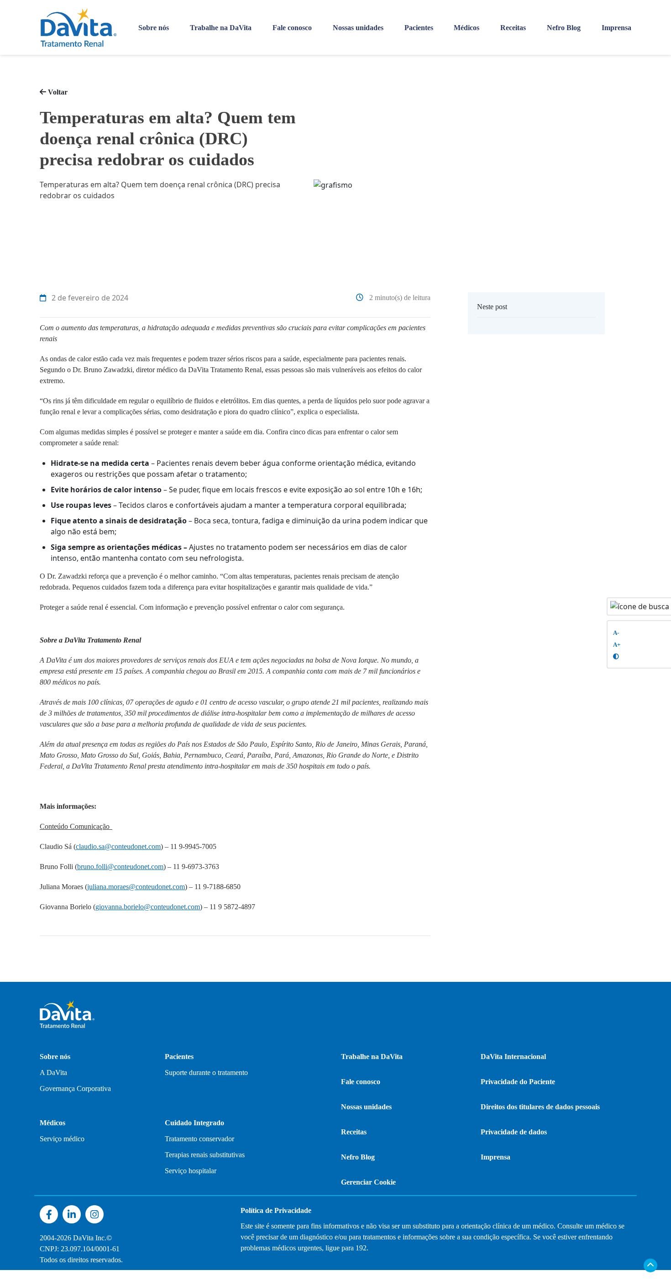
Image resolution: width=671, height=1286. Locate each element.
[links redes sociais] (49, 1214)
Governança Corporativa (75, 1088)
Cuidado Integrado (194, 1123)
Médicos (466, 28)
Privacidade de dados (514, 1132)
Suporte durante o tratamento (206, 1072)
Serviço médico (62, 1139)
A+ (616, 645)
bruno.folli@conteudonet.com (120, 866)
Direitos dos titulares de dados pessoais (540, 1107)
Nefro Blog (564, 28)
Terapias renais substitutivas (205, 1155)
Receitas (513, 28)
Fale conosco (292, 28)
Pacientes (418, 28)
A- (616, 633)
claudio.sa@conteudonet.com (118, 846)
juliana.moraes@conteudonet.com (136, 887)
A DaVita (53, 1072)
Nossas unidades (358, 28)
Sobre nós (153, 28)
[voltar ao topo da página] (650, 1265)
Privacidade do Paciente (518, 1082)
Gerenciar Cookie (368, 1182)
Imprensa (616, 28)
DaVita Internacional (513, 1056)
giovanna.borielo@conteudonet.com (147, 907)
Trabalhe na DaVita (221, 28)
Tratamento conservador (199, 1139)
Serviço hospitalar (190, 1171)
